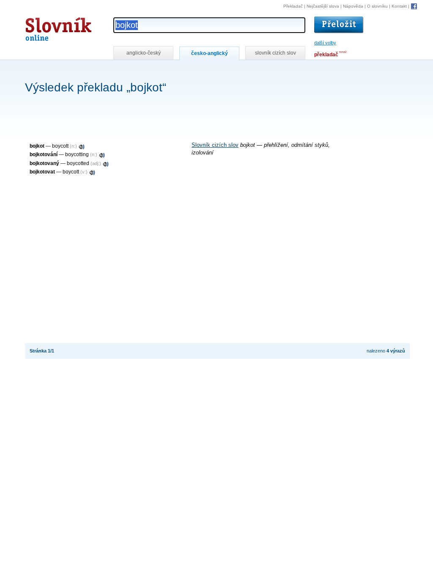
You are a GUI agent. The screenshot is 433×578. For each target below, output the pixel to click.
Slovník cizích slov (215, 145)
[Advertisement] (179, 71)
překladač (326, 55)
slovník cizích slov (275, 53)
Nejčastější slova (323, 6)
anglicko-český (143, 53)
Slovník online (43, 27)
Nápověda (353, 6)
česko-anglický (209, 53)
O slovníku (377, 6)
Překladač (293, 6)
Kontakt (399, 6)
